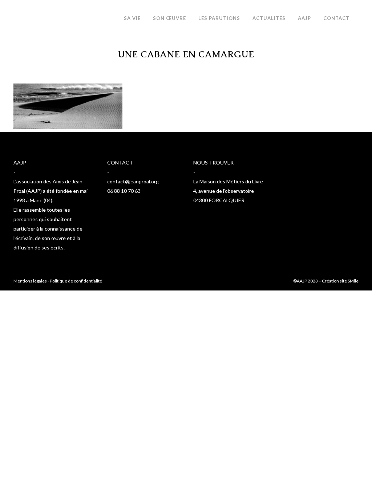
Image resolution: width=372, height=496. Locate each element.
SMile (353, 281)
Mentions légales (30, 281)
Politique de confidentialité (76, 281)
